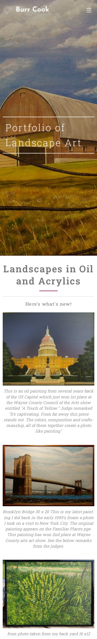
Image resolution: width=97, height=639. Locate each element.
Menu (89, 10)
